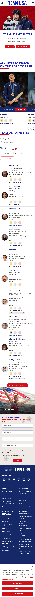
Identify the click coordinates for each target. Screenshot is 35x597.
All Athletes (10, 47)
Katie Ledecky (15, 229)
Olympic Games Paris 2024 (25, 529)
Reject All (17, 588)
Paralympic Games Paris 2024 (24, 535)
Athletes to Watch (23, 47)
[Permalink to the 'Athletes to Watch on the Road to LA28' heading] (32, 66)
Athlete (8, 498)
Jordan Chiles (14, 186)
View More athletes (17, 385)
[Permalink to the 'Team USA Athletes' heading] (30, 132)
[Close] (33, 566)
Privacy (6, 455)
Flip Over (21, 109)
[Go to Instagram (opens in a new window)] (14, 480)
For (6, 538)
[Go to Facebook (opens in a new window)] (4, 480)
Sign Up (17, 461)
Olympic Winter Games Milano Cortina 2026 (25, 540)
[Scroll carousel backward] (29, 129)
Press (7, 531)
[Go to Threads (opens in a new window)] (29, 480)
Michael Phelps (15, 317)
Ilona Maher (14, 270)
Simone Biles (14, 166)
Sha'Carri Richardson (17, 339)
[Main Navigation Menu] (33, 3)
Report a (8, 507)
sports (9, 146)
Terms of (18, 455)
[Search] (2, 3)
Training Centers (7, 528)
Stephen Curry (15, 209)
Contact (6, 550)
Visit (3, 495)
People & (8, 525)
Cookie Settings (17, 583)
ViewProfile (6, 109)
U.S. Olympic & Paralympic (9, 502)
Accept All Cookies (17, 593)
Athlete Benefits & (9, 542)
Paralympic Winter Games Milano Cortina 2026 (25, 546)
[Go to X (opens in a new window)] (9, 480)
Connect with (24, 507)
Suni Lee (12, 250)
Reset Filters (8, 158)
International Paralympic (26, 523)
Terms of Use (5, 452)
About (5, 521)
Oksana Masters (15, 291)
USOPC (8, 547)
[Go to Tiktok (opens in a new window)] (19, 480)
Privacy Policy (27, 451)
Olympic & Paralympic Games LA (26, 552)
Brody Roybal (14, 360)
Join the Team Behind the (26, 492)
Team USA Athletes (7, 491)
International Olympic (26, 517)
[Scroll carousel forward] (33, 129)
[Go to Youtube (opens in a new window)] (24, 480)
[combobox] (15, 149)
